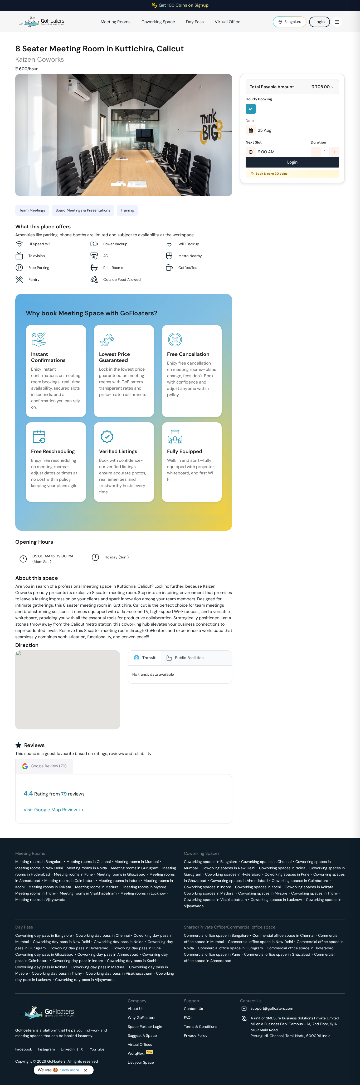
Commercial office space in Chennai (283, 935)
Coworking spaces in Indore (207, 887)
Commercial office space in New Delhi (260, 941)
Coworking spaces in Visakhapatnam (215, 899)
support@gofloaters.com (272, 1008)
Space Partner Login (145, 1026)
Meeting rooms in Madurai (97, 887)
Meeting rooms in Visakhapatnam (88, 893)
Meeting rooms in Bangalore (38, 861)
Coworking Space (158, 21)
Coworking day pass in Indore (77, 960)
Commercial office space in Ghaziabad (277, 954)
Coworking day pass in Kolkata (41, 967)
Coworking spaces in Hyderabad (233, 874)
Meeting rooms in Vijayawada (40, 899)
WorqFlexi (140, 1053)
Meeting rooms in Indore (119, 880)
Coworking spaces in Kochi (258, 887)
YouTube (97, 1049)
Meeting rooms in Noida (87, 868)
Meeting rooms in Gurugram (134, 868)
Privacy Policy (195, 1035)
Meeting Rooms (115, 21)
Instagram (46, 1049)
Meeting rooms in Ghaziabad (121, 874)
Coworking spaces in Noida (282, 868)
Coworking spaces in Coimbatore (300, 880)
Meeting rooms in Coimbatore (69, 880)
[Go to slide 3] (129, 184)
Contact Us (193, 1008)
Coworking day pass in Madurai (98, 967)
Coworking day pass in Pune (137, 948)
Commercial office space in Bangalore (216, 935)
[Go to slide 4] (133, 184)
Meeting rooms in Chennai (88, 861)
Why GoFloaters (141, 1017)
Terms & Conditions (200, 1026)
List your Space (141, 1062)
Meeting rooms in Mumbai (137, 861)
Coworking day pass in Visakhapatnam (119, 973)
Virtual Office (227, 21)
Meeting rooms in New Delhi (39, 868)
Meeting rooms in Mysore (144, 887)
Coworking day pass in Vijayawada (85, 979)
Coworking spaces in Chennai (266, 861)
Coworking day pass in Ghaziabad (44, 954)
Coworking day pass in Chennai (103, 935)
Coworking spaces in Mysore (262, 893)
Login (319, 21)
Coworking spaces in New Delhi (228, 868)
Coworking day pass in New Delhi (61, 941)
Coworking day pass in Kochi (131, 960)
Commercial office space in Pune (212, 954)
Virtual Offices (140, 1044)
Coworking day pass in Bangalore (43, 935)
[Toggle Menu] (337, 22)
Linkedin (68, 1049)
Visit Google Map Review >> (53, 810)
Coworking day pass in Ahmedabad (107, 954)
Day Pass (195, 21)
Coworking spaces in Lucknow (276, 899)
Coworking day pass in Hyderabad (79, 948)
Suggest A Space (142, 1035)
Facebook (23, 1049)
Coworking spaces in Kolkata (309, 887)
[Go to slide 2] (124, 184)
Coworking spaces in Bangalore (210, 861)
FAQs (188, 1017)
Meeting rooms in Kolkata (49, 887)
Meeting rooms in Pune (73, 874)
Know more (69, 1070)
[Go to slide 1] (116, 184)
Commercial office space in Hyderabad (300, 948)
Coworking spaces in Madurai (209, 893)
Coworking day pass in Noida (119, 941)
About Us (135, 1008)
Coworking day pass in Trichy (57, 973)
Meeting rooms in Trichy (35, 893)
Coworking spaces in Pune (287, 874)
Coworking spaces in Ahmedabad (239, 880)
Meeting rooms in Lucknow (143, 893)
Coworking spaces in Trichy (314, 893)
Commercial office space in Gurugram (230, 948)
